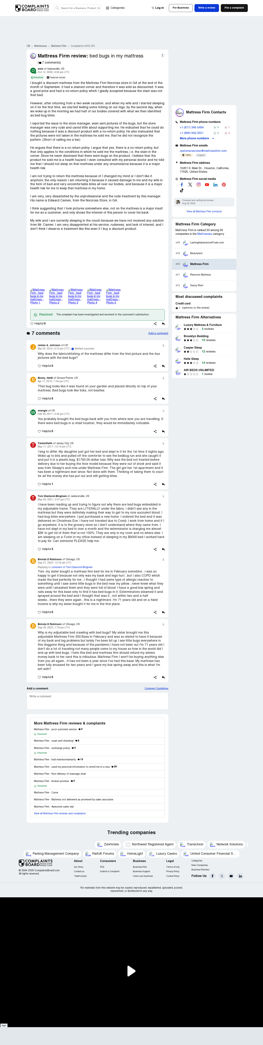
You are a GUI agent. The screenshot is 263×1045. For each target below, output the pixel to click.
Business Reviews (200, 870)
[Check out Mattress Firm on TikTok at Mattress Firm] (182, 190)
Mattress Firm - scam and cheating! (56, 741)
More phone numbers (195, 138)
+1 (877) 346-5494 (192, 127)
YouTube (231, 876)
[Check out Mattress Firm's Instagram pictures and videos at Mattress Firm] (199, 185)
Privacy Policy (172, 871)
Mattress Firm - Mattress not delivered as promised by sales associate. (74, 800)
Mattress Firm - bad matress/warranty (58, 760)
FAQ (102, 867)
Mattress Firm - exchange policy (55, 748)
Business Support (141, 871)
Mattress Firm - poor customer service (58, 729)
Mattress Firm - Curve (46, 793)
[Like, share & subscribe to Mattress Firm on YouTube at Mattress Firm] (207, 185)
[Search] (77, 8)
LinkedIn (240, 876)
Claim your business (143, 876)
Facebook (212, 876)
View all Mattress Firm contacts (204, 212)
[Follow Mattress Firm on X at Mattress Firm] (190, 185)
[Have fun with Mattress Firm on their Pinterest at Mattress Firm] (224, 185)
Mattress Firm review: (63, 56)
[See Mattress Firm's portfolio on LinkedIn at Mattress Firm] (215, 185)
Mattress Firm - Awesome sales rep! (54, 807)
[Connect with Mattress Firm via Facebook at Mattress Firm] (182, 185)
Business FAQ (140, 867)
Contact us (79, 871)
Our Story (78, 867)
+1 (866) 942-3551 (192, 133)
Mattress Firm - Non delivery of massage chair (60, 774)
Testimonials (80, 876)
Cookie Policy (172, 876)
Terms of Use (172, 867)
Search (57, 8)
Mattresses (204, 234)
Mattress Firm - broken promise (54, 781)
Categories (118, 8)
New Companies (199, 865)
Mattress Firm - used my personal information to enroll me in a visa (75, 767)
